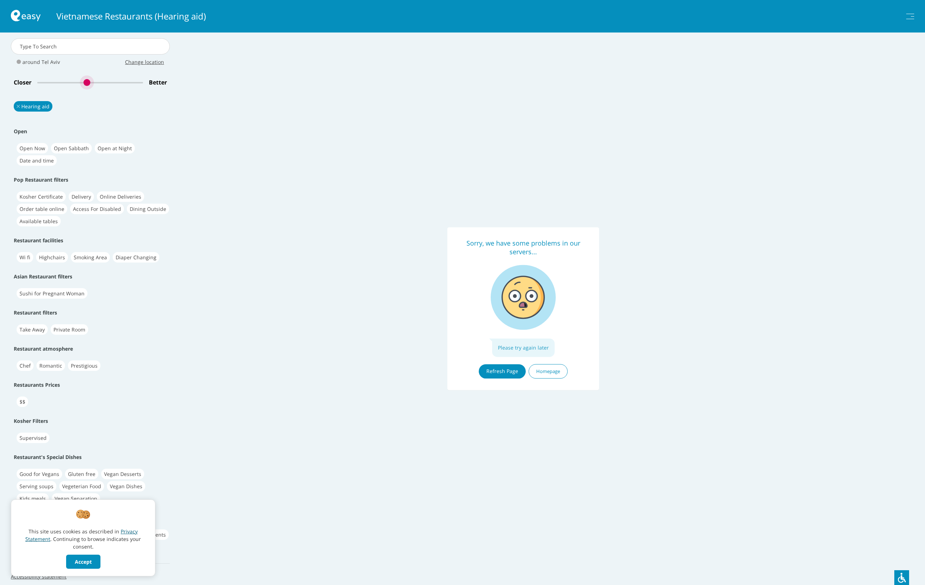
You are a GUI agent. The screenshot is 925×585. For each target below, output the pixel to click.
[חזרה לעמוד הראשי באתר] (25, 16)
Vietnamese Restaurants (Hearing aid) (131, 16)
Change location (144, 61)
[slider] (90, 82)
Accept (83, 561)
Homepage (548, 371)
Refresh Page (502, 371)
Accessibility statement (38, 576)
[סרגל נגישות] (901, 577)
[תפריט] (910, 16)
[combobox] (90, 46)
